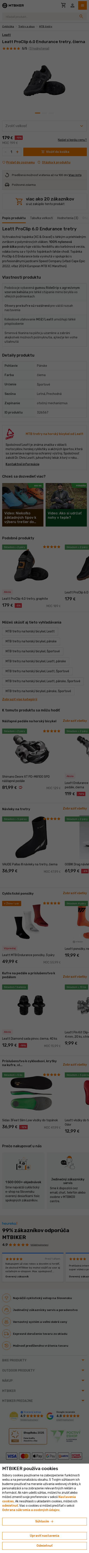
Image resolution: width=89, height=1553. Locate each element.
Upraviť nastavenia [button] (44, 1536)
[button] (10, 1506)
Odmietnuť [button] (44, 1546)
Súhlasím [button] (44, 1521)
